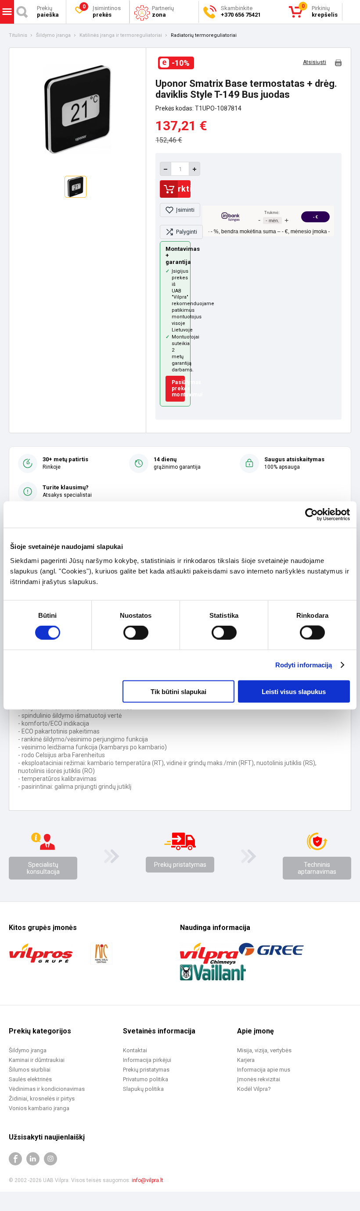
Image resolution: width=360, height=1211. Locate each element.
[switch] (135, 633)
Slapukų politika (143, 1089)
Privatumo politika (145, 1079)
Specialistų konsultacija (43, 868)
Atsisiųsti (314, 62)
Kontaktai (135, 1050)
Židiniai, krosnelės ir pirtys (42, 1098)
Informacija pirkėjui (147, 1060)
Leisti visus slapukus (294, 691)
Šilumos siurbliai (29, 1069)
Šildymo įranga (53, 35)
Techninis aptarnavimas (317, 868)
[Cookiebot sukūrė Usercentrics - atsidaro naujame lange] (311, 514)
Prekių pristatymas (180, 864)
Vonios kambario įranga (39, 1108)
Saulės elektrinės (30, 1079)
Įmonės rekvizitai (258, 1079)
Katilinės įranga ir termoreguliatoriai (120, 35)
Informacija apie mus (263, 1069)
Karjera (246, 1060)
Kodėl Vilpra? (254, 1089)
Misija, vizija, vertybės (264, 1050)
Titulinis (18, 35)
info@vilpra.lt (147, 1180)
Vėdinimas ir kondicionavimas (47, 1089)
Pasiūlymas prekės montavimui (178, 388)
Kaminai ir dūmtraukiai (37, 1060)
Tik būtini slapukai (178, 691)
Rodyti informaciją (303, 665)
